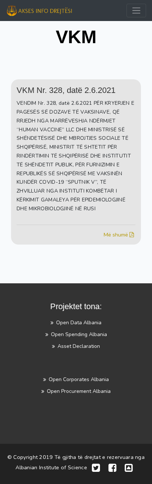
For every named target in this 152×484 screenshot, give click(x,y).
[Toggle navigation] (136, 10)
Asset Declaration (79, 346)
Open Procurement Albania (79, 391)
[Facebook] (112, 467)
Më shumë (116, 234)
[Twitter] (96, 467)
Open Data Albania (78, 322)
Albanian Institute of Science (51, 467)
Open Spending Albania (79, 334)
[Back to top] (128, 467)
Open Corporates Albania (79, 379)
